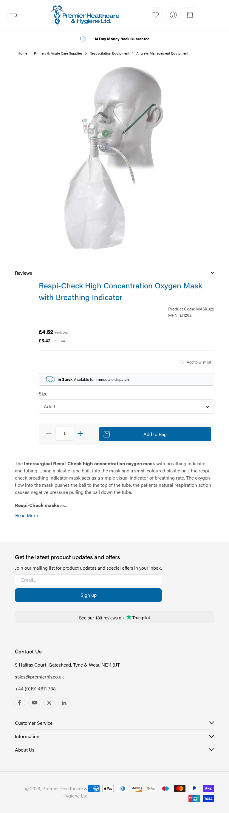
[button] (13, 14)
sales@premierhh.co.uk (39, 676)
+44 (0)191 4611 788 (35, 688)
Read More (26, 515)
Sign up (89, 594)
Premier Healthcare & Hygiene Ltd (65, 792)
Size (43, 393)
